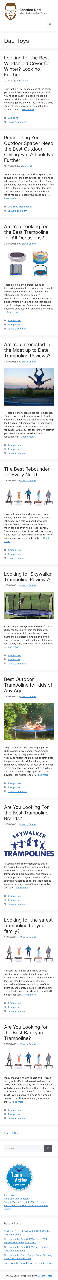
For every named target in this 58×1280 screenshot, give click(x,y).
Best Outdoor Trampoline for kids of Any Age (28, 684)
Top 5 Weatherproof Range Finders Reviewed (28, 1263)
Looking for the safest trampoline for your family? (28, 925)
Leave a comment (17, 122)
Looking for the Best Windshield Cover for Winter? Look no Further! (27, 66)
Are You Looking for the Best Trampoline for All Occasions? (26, 232)
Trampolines (14, 320)
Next (14, 1132)
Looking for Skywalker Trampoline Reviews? (28, 576)
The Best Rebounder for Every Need (27, 471)
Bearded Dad (30, 10)
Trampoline (14, 324)
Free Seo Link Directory (16, 1198)
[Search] (48, 1148)
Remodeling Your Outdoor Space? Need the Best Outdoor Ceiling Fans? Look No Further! (28, 149)
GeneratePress (45, 1275)
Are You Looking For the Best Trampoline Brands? (26, 812)
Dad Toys (13, 117)
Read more (28, 109)
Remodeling (25, 206)
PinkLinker (9, 1195)
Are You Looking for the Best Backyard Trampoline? (26, 1032)
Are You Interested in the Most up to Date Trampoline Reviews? (27, 350)
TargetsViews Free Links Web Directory (25, 1202)
